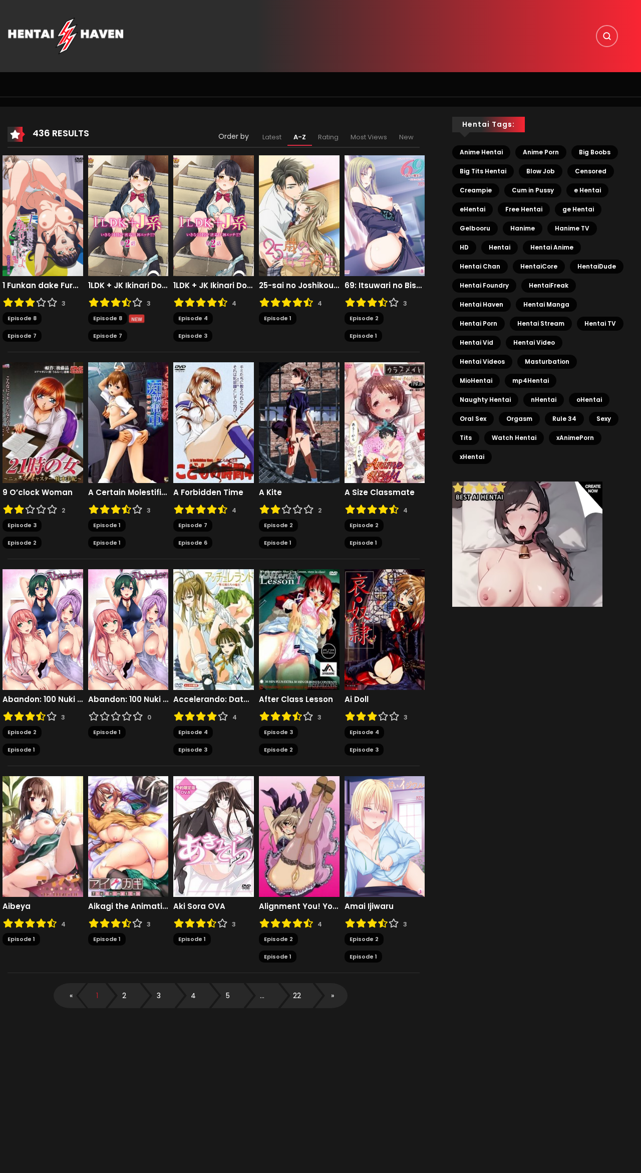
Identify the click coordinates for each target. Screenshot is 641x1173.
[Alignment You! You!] (299, 836)
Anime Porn (541, 152)
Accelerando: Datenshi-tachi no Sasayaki (213, 699)
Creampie (476, 190)
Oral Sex (473, 418)
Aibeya (17, 906)
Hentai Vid (476, 342)
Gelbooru (475, 228)
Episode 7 (22, 336)
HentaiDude (596, 266)
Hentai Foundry (484, 285)
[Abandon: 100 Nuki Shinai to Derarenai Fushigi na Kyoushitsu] (43, 629)
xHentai (472, 456)
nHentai (543, 399)
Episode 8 (22, 318)
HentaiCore (538, 266)
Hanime (522, 228)
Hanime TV (572, 228)
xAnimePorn (575, 437)
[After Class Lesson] (299, 629)
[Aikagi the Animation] (128, 836)
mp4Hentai (530, 380)
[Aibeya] (43, 836)
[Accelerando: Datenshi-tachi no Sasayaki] (213, 629)
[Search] (607, 36)
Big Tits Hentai (483, 171)
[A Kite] (299, 422)
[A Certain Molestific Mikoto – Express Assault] (128, 422)
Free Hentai (523, 209)
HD (464, 247)
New (406, 137)
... (262, 996)
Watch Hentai (514, 437)
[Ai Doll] (385, 629)
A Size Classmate (380, 492)
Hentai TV (600, 323)
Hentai (499, 247)
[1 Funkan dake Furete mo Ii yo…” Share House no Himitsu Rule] (43, 215)
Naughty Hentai (485, 399)
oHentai (589, 399)
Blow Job (540, 171)
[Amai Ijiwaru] (385, 836)
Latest (271, 137)
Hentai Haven (481, 304)
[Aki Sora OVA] (213, 836)
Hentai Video (534, 342)
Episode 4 (193, 318)
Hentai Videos (482, 361)
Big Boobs (594, 152)
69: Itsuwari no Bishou (385, 285)
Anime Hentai (481, 152)
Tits (466, 437)
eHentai (472, 209)
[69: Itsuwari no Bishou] (385, 215)
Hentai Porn (478, 323)
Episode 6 (192, 543)
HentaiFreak (548, 285)
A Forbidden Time (208, 492)
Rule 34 (564, 418)
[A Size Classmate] (385, 422)
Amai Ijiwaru (369, 906)
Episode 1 (277, 318)
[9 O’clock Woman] (43, 422)
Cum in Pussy (533, 190)
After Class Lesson (296, 699)
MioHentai (476, 380)
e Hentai (587, 190)
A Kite (270, 492)
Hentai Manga (546, 304)
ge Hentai (578, 209)
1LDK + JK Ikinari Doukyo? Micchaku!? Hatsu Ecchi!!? (128, 285)
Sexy (603, 418)
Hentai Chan (480, 266)
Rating (328, 137)
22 (297, 996)
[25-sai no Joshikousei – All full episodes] (299, 215)
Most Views (369, 137)
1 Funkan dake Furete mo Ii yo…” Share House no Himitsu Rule (43, 285)
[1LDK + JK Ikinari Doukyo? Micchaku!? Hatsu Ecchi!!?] (128, 215)
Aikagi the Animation (128, 906)
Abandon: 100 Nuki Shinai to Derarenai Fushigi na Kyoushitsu (43, 699)
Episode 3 (192, 336)
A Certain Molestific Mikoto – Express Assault (128, 492)
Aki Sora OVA (199, 906)
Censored (590, 171)
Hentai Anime (551, 247)
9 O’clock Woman (38, 492)
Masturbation (547, 361)
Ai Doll (357, 699)
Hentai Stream (540, 323)
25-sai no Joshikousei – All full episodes (299, 285)
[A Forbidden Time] (213, 422)
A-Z (299, 137)
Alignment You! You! (299, 906)
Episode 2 (364, 318)
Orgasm (519, 418)
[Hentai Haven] (66, 36)
